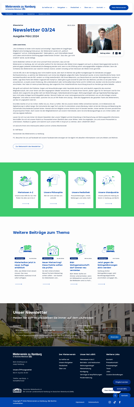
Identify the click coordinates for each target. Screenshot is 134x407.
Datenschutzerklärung (30, 335)
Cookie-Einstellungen (114, 375)
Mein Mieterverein (119, 8)
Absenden (115, 337)
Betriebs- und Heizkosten (90, 362)
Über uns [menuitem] (87, 7)
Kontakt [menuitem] (100, 7)
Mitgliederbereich (52, 111)
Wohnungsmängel (87, 366)
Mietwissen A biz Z (87, 359)
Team (108, 368)
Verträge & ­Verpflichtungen (91, 375)
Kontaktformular (18, 381)
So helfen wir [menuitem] (47, 7)
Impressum (80, 402)
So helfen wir (64, 359)
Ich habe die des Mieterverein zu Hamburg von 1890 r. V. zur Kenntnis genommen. (46, 335)
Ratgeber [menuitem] (61, 7)
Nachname (45, 326)
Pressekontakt (112, 362)
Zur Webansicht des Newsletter (28, 146)
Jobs (108, 372)
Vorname (17, 326)
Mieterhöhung (85, 368)
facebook (35, 138)
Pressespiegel (111, 366)
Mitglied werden (121, 382)
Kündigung (84, 372)
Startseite (9, 14)
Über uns (62, 368)
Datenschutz (93, 402)
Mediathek (20, 14)
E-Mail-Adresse (83, 326)
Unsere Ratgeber (66, 362)
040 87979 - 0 (23, 378)
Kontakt (109, 359)
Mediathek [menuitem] (75, 7)
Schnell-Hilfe (122, 389)
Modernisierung (86, 378)
